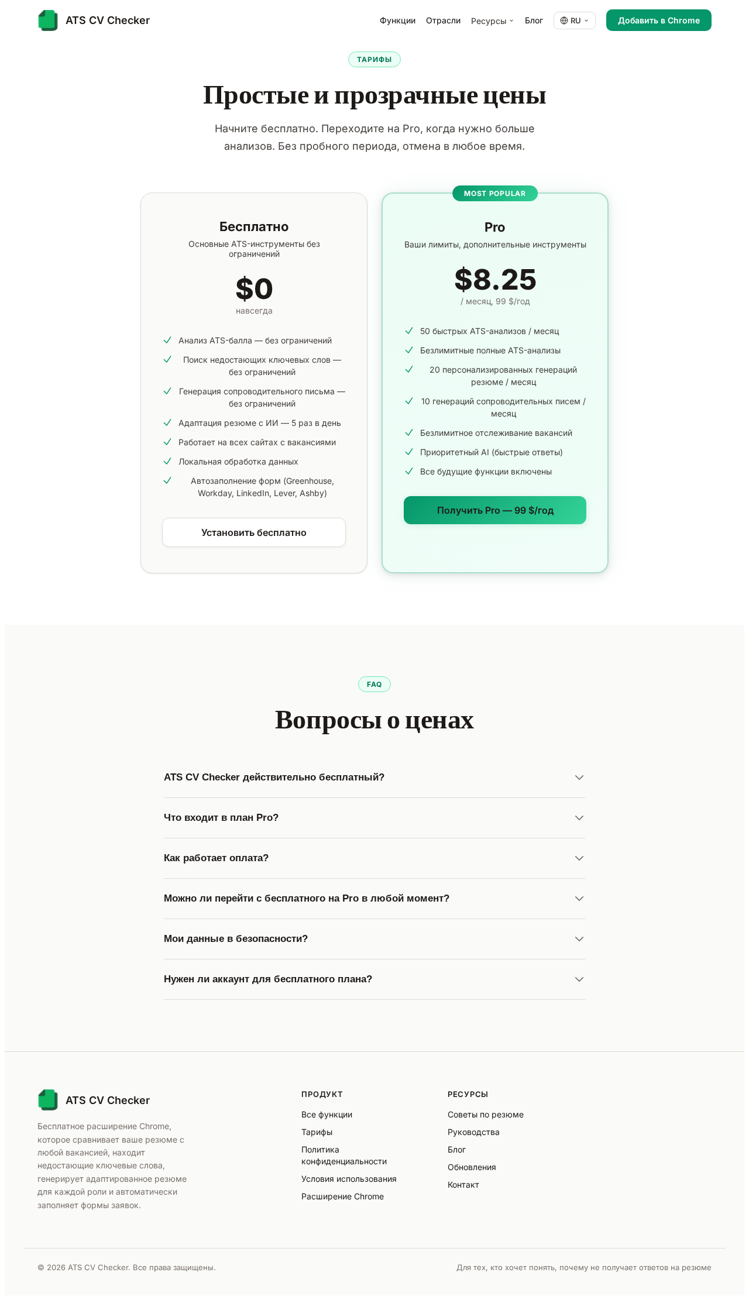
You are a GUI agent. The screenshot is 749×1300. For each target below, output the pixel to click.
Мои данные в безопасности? (236, 938)
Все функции (326, 1114)
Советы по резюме (486, 1114)
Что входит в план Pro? (221, 817)
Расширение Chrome (342, 1196)
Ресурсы (488, 21)
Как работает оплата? (216, 858)
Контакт (463, 1184)
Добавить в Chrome (659, 20)
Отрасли (443, 20)
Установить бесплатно (254, 532)
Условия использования (349, 1179)
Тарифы (316, 1132)
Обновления (472, 1167)
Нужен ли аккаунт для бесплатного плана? (268, 979)
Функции (397, 20)
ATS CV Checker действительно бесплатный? (274, 777)
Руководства (474, 1132)
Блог (534, 20)
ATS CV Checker (108, 1100)
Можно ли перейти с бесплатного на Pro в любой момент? (306, 898)
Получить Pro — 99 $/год (495, 510)
